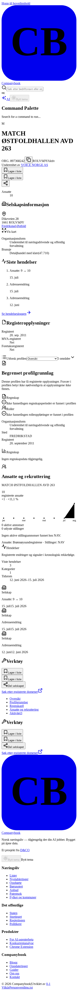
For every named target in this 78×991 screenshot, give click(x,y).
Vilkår (5, 987)
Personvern (16, 987)
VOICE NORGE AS (34, 165)
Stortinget (16, 916)
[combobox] (24, 89)
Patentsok (16, 893)
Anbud (14, 890)
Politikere (16, 924)
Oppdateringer (19, 966)
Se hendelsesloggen (14, 313)
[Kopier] (29, 160)
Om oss (14, 973)
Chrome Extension (21, 946)
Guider (14, 969)
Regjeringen (17, 920)
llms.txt (28, 987)
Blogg (13, 962)
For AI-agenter (21, 939)
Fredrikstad (9, 226)
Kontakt (15, 977)
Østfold (21, 226)
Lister (13, 875)
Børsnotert (16, 886)
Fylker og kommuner (23, 897)
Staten (13, 913)
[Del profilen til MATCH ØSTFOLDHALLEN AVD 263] (6, 183)
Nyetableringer (19, 879)
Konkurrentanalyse (22, 943)
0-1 (48, 984)
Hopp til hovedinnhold (16, 3)
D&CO (25, 850)
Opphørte (16, 882)
